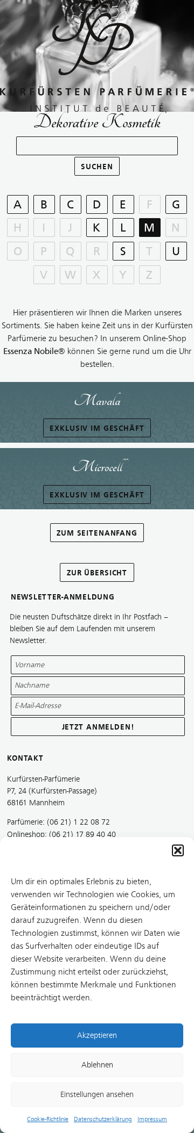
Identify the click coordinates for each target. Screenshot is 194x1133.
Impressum (152, 1119)
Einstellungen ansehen (97, 1094)
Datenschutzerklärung (103, 1119)
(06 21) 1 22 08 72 (78, 822)
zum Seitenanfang (97, 533)
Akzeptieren (97, 1035)
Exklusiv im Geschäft (97, 428)
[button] (177, 850)
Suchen (97, 166)
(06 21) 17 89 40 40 (82, 834)
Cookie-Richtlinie (47, 1119)
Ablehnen (97, 1065)
